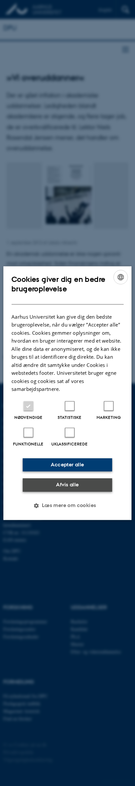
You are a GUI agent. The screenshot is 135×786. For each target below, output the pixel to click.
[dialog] (67, 393)
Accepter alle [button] (67, 464)
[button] (67, 505)
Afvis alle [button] (67, 485)
